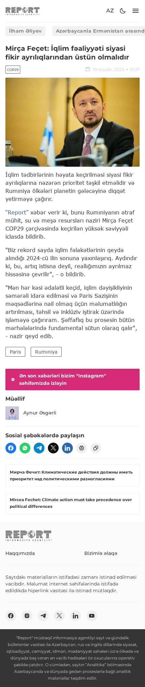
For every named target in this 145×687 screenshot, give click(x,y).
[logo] (22, 11)
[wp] (25, 448)
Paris (15, 352)
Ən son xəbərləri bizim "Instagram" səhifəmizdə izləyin (62, 379)
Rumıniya (46, 352)
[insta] (27, 615)
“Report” (16, 212)
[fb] (10, 448)
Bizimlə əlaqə (100, 553)
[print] (81, 448)
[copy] (95, 448)
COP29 (13, 70)
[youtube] (91, 615)
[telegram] (39, 448)
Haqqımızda (20, 553)
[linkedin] (67, 448)
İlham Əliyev (25, 31)
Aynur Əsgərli (39, 413)
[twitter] (53, 448)
